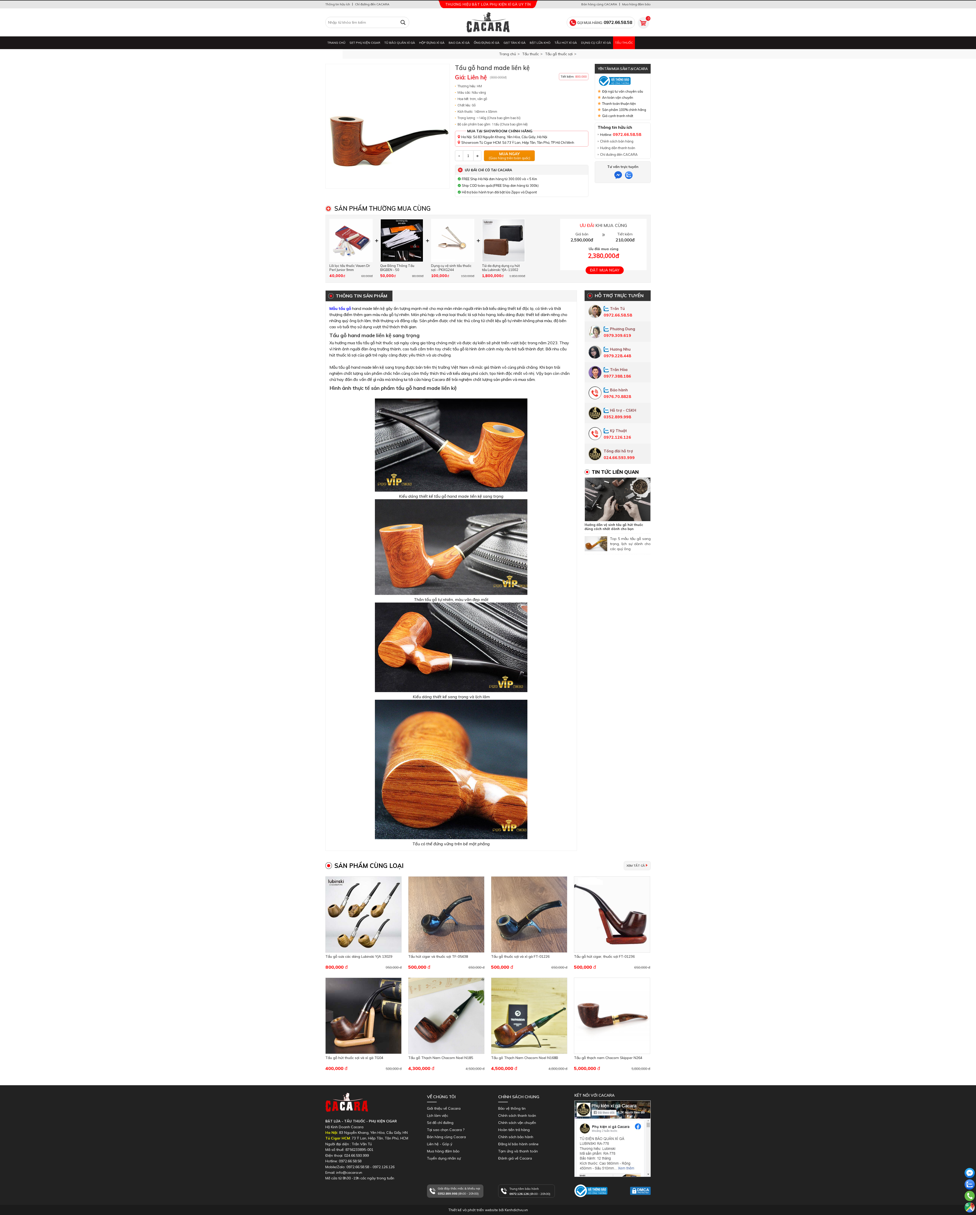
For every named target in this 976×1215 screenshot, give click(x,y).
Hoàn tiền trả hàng (514, 1129)
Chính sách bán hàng (616, 141)
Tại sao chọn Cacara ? (445, 1129)
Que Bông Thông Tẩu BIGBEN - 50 (397, 268)
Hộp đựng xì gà (432, 43)
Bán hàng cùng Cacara (446, 1137)
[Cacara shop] (488, 22)
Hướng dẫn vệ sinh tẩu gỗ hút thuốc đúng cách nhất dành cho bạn (614, 527)
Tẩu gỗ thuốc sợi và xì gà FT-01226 (520, 956)
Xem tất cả (636, 865)
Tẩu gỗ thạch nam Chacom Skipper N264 (608, 1057)
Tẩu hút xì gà (566, 43)
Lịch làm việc (437, 1115)
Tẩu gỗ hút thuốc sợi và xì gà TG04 (354, 1057)
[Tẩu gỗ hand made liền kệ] (388, 126)
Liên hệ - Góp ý (439, 1144)
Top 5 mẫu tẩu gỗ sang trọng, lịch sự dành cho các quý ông (630, 543)
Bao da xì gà (459, 43)
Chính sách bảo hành (515, 1137)
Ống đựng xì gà (486, 43)
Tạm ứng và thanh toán (518, 1151)
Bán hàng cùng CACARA (599, 4)
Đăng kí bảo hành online (518, 1144)
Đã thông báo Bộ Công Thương (588, 1201)
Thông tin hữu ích (337, 4)
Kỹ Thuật (618, 430)
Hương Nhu (620, 349)
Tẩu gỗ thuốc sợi (559, 54)
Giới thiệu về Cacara (444, 1108)
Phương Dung (622, 328)
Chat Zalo (969, 1194)
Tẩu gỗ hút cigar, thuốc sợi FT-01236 (604, 956)
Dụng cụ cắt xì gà (596, 43)
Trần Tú (617, 308)
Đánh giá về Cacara (515, 1158)
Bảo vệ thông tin (512, 1108)
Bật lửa (334, 55)
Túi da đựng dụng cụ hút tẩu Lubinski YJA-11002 (501, 268)
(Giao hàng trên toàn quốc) (509, 155)
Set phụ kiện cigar (364, 43)
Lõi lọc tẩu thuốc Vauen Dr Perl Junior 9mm (349, 268)
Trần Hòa (619, 369)
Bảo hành (619, 390)
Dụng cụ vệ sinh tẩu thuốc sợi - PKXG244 (451, 268)
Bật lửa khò (540, 43)
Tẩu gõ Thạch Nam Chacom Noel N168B (524, 1057)
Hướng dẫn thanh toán (617, 148)
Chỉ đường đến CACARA (372, 4)
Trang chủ (336, 43)
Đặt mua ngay (604, 270)
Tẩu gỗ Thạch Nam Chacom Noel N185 (440, 1057)
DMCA (635, 1197)
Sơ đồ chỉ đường (440, 1122)
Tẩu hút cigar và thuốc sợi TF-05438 (438, 956)
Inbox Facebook (587, 1179)
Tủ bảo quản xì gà (399, 43)
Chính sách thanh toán (517, 1115)
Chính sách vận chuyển (517, 1122)
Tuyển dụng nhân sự (444, 1158)
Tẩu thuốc (624, 43)
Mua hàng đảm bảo (636, 4)
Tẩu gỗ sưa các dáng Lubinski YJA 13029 (358, 956)
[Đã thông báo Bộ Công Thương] (622, 81)
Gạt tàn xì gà (515, 43)
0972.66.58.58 (970, 1203)
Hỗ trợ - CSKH (623, 410)
